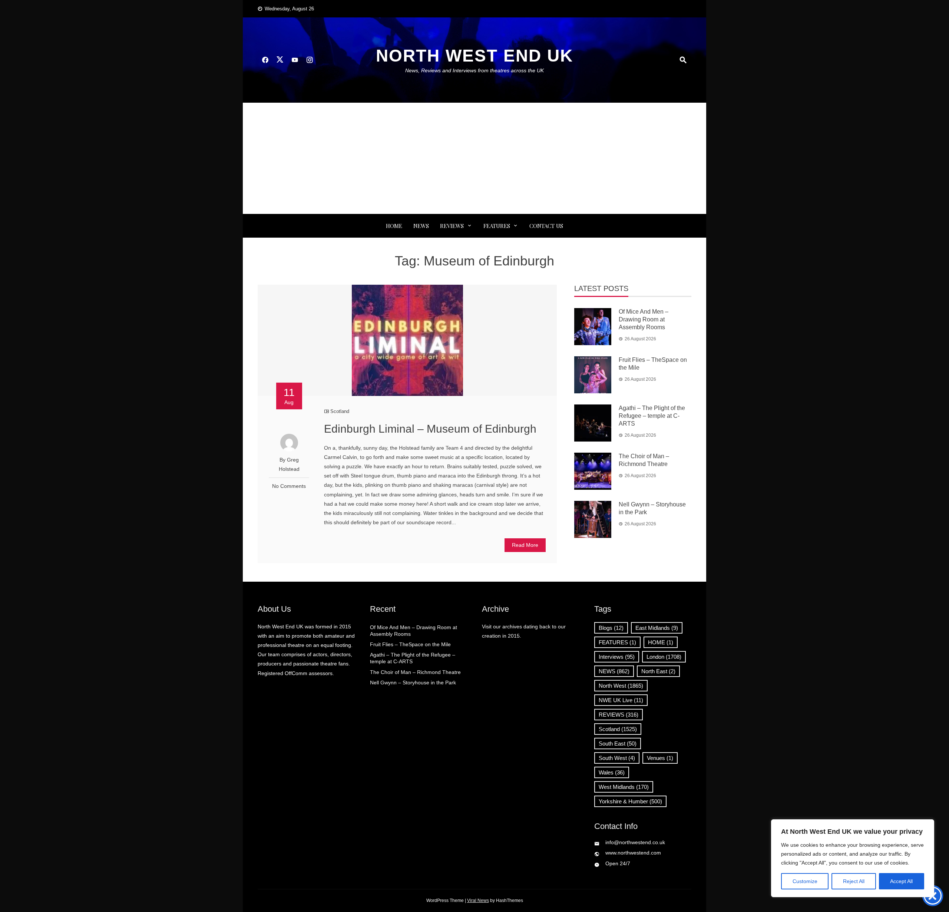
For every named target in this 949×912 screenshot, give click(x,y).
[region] (852, 858)
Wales (612, 772)
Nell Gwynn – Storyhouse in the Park (413, 682)
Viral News (478, 900)
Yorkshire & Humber (630, 801)
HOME (660, 642)
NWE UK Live (621, 700)
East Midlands (656, 628)
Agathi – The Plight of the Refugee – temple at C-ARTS (652, 416)
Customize (805, 881)
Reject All (853, 881)
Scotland (339, 411)
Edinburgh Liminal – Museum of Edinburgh (430, 429)
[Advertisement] (474, 158)
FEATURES (496, 225)
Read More (525, 545)
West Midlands (624, 787)
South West (617, 758)
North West (621, 686)
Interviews (617, 657)
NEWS (421, 225)
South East (617, 743)
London (664, 657)
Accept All (901, 881)
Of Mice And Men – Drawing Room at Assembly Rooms (643, 319)
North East (658, 671)
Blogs (611, 628)
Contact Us (546, 225)
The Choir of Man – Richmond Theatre (415, 672)
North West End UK (474, 55)
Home (394, 225)
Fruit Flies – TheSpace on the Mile (410, 644)
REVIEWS (452, 225)
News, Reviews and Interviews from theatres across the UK (474, 70)
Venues (660, 758)
